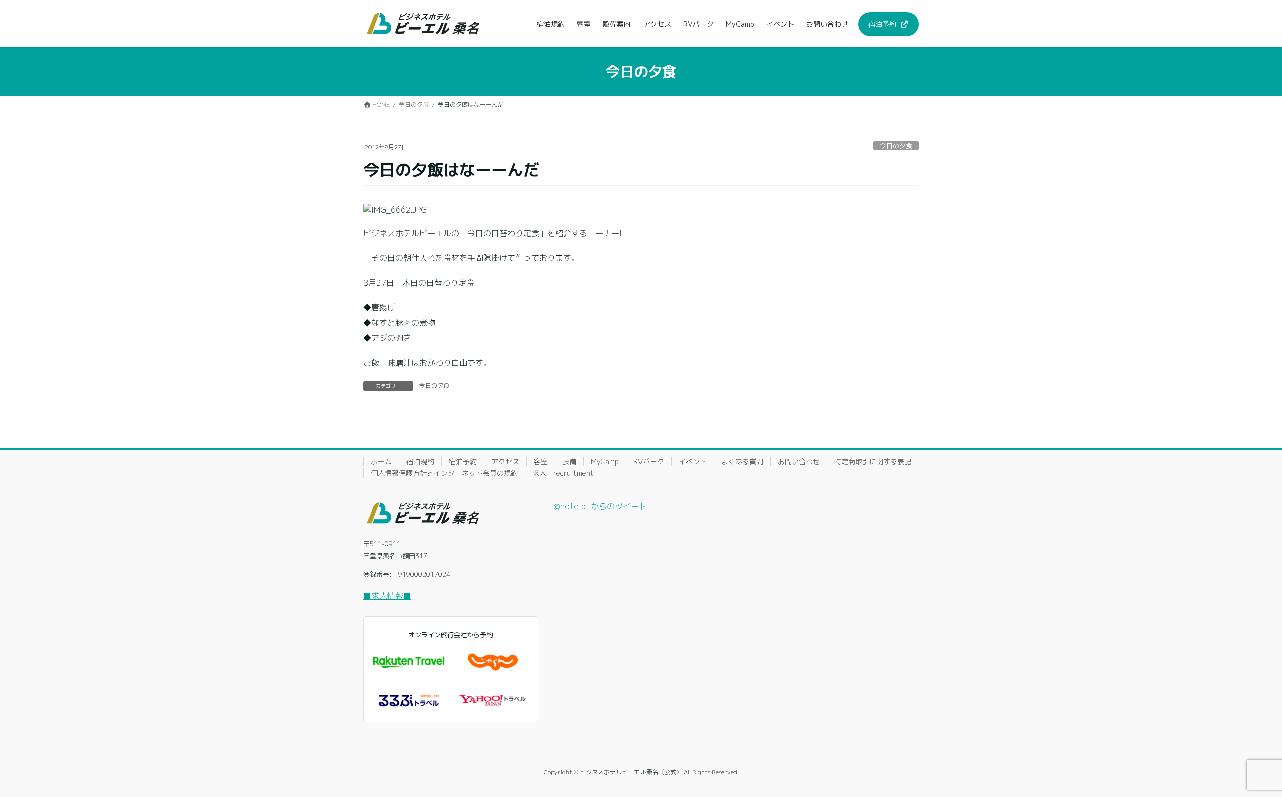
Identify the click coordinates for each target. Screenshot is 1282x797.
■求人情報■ (387, 595)
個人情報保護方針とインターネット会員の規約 (444, 473)
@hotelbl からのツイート (600, 506)
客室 (541, 461)
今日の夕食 (896, 145)
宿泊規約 (420, 461)
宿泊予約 (463, 461)
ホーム (381, 461)
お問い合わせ (799, 461)
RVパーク (648, 461)
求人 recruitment (563, 473)
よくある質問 (742, 461)
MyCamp (605, 461)
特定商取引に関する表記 (872, 461)
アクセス (505, 461)
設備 (569, 461)
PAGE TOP (1246, 763)
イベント (693, 461)
